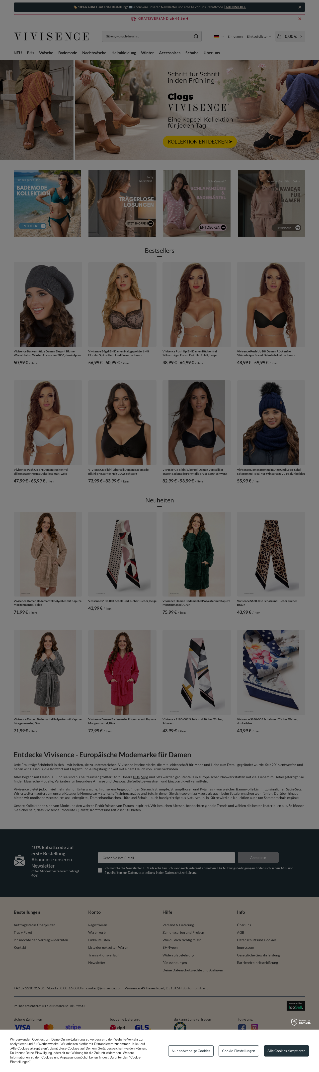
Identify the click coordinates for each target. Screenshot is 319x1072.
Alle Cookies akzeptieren (286, 1051)
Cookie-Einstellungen (238, 1051)
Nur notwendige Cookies (191, 1051)
